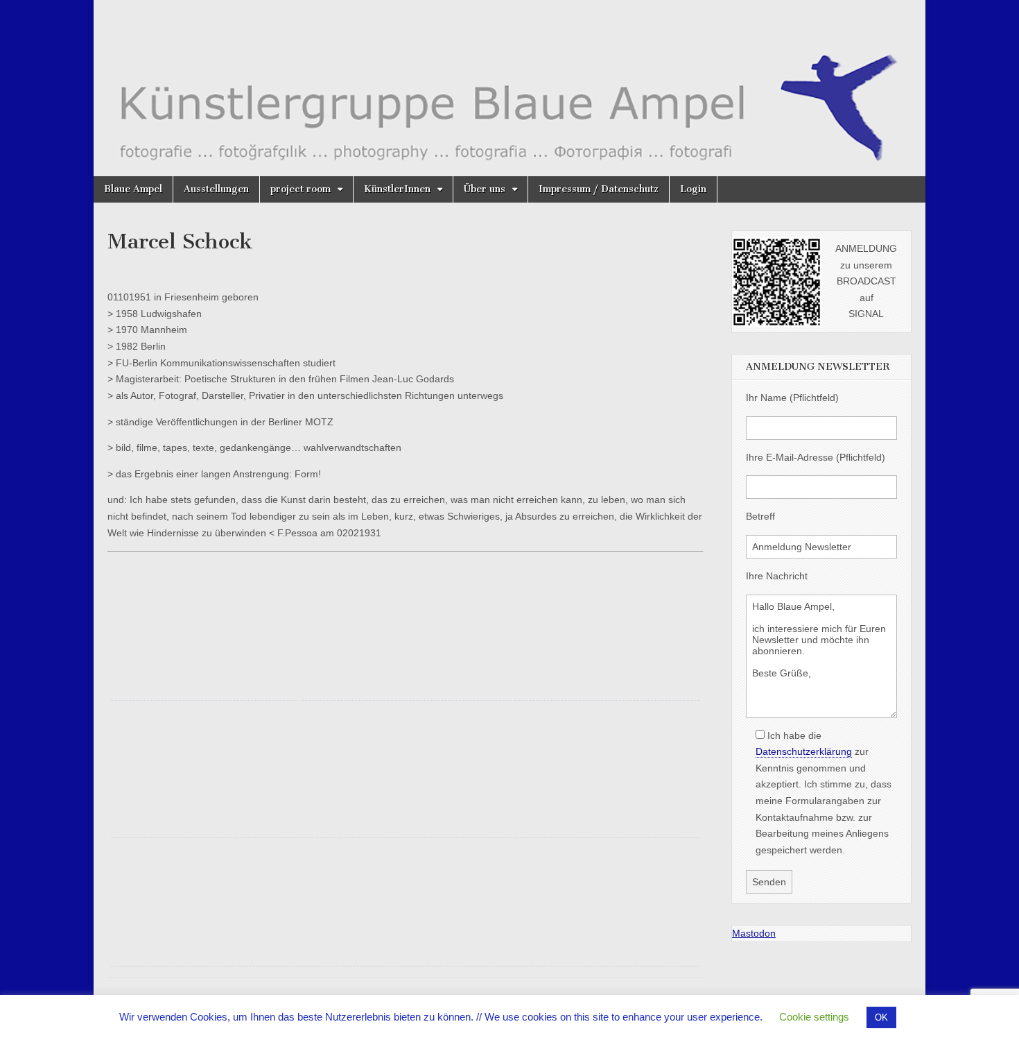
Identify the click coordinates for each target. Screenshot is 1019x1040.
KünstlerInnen (397, 189)
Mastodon (754, 933)
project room (300, 189)
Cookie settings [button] (814, 1017)
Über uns (484, 189)
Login (693, 189)
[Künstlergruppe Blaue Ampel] (509, 88)
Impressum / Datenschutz (599, 189)
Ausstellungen (216, 189)
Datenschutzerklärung (804, 751)
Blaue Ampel (133, 189)
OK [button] (881, 1017)
